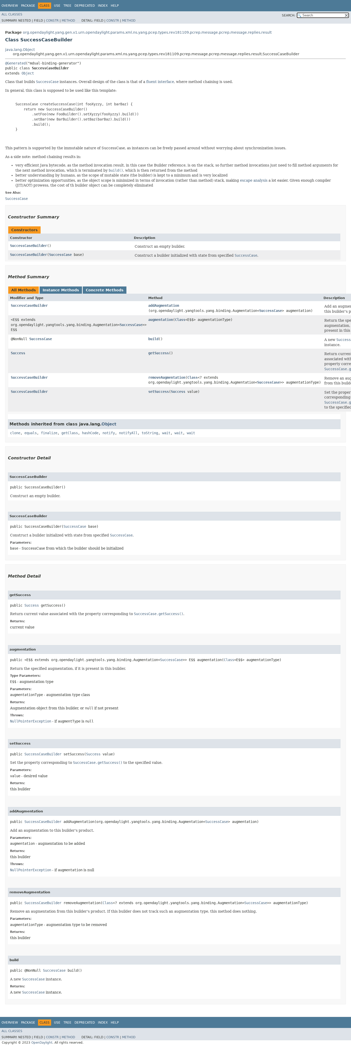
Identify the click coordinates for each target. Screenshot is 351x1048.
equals (30, 433)
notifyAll (128, 433)
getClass (69, 433)
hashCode (90, 433)
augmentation (160, 320)
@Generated (15, 63)
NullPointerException (30, 721)
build (153, 339)
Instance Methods (61, 290)
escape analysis (253, 180)
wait (166, 433)
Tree (67, 5)
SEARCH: (288, 15)
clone (15, 433)
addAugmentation (163, 305)
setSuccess (158, 391)
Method (68, 20)
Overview (10, 5)
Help (115, 5)
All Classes (12, 14)
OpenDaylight (41, 1042)
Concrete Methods (104, 290)
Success (18, 353)
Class (180, 320)
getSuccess (158, 353)
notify (109, 433)
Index (103, 5)
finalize (49, 433)
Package (28, 5)
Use (57, 5)
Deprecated (85, 5)
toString (150, 433)
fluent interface (160, 82)
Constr (52, 20)
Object (28, 73)
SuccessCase (60, 255)
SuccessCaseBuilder (28, 246)
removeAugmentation (166, 377)
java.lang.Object (20, 50)
